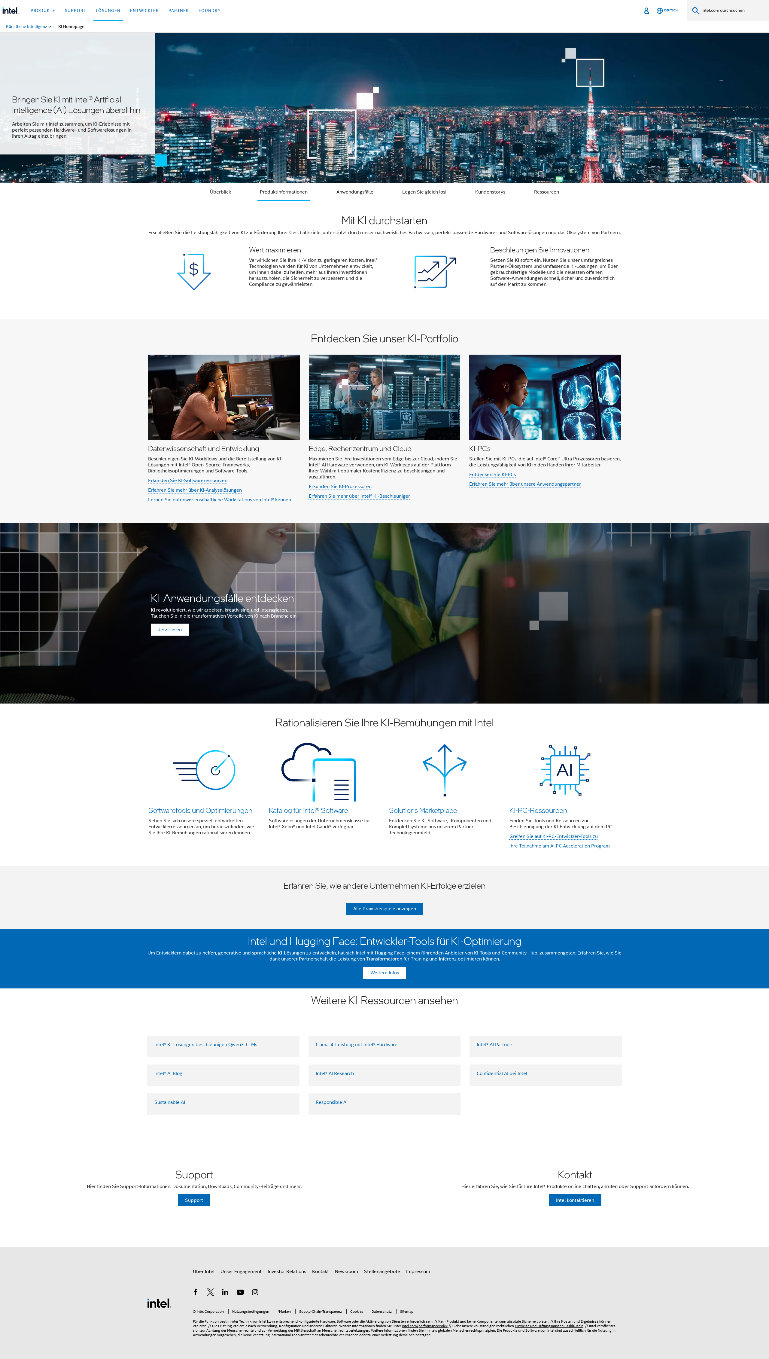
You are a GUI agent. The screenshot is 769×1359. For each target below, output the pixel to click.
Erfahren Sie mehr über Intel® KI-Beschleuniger (359, 496)
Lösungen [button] (108, 10)
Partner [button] (179, 10)
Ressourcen (546, 192)
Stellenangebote (382, 1272)
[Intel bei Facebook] (195, 1293)
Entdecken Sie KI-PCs (492, 475)
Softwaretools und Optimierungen (200, 810)
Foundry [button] (210, 10)
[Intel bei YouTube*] (240, 1293)
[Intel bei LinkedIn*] (225, 1293)
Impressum (418, 1272)
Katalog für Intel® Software (308, 810)
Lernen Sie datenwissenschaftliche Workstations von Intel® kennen (219, 500)
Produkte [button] (43, 10)
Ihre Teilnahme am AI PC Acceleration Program (559, 846)
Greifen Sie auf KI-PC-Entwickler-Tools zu (553, 836)
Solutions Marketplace (423, 810)
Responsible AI (332, 1102)
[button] (384, 260)
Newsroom (346, 1272)
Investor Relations (287, 1272)
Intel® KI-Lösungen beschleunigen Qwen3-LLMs (205, 1045)
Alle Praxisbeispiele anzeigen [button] (384, 909)
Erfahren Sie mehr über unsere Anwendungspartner (525, 484)
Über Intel (203, 1272)
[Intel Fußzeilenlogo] (159, 1303)
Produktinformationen (284, 192)
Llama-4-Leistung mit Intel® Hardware (356, 1045)
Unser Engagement (241, 1272)
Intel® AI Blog (168, 1073)
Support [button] (75, 10)
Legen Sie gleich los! (424, 192)
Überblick (220, 192)
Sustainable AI (169, 1102)
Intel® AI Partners (495, 1045)
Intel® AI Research (335, 1073)
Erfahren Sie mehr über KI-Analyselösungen (195, 490)
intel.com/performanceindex (425, 1326)
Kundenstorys (490, 192)
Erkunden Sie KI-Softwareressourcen (187, 481)
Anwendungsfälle (354, 192)
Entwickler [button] (144, 10)
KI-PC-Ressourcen (538, 810)
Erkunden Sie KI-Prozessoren (340, 487)
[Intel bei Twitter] (210, 1293)
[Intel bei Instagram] (255, 1293)
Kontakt (320, 1272)
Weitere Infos (384, 973)
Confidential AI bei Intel (502, 1073)
